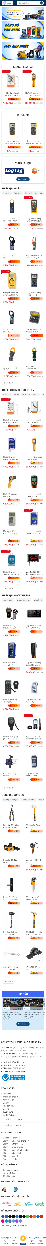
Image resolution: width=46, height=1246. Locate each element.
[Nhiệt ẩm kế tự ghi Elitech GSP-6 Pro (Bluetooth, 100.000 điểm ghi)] (12, 80)
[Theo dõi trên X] (13, 1216)
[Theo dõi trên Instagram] (6, 1216)
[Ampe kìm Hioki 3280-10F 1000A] (11, 206)
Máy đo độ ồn (8, 600)
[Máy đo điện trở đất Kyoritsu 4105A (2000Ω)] (34, 317)
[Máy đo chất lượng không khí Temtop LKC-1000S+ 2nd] (34, 650)
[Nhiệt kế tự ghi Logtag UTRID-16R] (11, 444)
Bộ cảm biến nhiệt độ (11, 394)
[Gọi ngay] (5, 1241)
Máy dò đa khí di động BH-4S (10, 663)
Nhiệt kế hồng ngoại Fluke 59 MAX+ (33, 94)
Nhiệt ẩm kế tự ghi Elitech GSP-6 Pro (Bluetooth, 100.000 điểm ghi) (12, 94)
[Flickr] (2, 1221)
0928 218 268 (18, 1065)
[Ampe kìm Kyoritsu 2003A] (11, 243)
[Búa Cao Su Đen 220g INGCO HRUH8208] (11, 919)
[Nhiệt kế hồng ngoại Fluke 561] (11, 481)
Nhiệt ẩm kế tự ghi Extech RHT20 (33, 495)
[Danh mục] (14, 1241)
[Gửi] (41, 3)
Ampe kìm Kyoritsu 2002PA (11, 330)
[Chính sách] (32, 1241)
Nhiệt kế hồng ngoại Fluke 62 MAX (34, 458)
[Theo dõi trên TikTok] (10, 1216)
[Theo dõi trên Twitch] (17, 1221)
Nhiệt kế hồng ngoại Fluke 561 (11, 495)
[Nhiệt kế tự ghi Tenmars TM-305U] (11, 559)
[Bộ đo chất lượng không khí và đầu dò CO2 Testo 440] (34, 724)
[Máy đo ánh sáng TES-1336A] (11, 687)
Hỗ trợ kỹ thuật (9, 1173)
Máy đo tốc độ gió (23, 600)
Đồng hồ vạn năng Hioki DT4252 (33, 293)
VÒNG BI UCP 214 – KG (34, 968)
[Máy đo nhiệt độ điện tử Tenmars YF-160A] (11, 518)
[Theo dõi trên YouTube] (41, 1216)
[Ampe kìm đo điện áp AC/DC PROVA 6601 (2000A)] (11, 354)
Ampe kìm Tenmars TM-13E (33, 367)
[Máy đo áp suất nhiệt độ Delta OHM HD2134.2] (34, 761)
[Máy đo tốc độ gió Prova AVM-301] (11, 613)
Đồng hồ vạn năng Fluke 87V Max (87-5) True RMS (34, 219)
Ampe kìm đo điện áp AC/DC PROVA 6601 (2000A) (10, 367)
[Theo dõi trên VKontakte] (10, 1221)
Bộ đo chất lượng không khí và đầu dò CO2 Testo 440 (34, 737)
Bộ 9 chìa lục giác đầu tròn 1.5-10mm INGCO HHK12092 (33, 898)
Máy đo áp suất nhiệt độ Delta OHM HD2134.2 (34, 774)
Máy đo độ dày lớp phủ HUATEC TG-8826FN (10, 737)
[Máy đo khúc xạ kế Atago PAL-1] (34, 687)
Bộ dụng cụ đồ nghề (10, 800)
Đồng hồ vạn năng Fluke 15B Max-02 (12, 142)
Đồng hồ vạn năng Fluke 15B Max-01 (33, 142)
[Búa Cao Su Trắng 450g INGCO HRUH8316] (34, 812)
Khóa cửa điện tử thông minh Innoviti (11, 898)
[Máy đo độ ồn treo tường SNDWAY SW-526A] (34, 613)
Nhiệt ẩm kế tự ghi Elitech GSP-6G (33, 421)
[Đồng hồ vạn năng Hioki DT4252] (34, 280)
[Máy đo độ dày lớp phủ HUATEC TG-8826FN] (11, 724)
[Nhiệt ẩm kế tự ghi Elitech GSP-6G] (34, 407)
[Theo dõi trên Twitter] (17, 1216)
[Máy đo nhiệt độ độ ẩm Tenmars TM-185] (34, 559)
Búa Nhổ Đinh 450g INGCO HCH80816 (34, 933)
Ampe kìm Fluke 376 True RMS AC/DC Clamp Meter (34, 256)
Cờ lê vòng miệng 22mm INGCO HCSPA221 (10, 968)
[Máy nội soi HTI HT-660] (34, 847)
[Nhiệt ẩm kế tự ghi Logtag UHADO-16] (34, 518)
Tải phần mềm (9, 1176)
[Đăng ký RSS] (34, 1216)
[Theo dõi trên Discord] (20, 1221)
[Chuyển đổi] (3, 1119)
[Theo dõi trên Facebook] (2, 1216)
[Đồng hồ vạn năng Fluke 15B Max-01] (34, 128)
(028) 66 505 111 (20, 1068)
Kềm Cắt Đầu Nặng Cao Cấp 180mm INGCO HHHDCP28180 (11, 826)
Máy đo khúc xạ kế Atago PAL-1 (33, 700)
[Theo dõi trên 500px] (6, 1221)
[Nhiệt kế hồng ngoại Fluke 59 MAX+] (34, 80)
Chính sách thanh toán (13, 1144)
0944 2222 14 (18, 1062)
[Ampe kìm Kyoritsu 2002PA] (11, 317)
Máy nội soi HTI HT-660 (34, 861)
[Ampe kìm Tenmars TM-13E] (34, 354)
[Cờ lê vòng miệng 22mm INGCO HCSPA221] (11, 954)
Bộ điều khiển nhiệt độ (30, 394)
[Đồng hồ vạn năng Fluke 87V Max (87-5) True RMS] (34, 206)
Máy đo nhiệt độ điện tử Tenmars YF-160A (11, 532)
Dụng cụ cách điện (29, 800)
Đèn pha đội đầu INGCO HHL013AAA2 (10, 861)
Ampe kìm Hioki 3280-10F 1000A (10, 219)
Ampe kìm (6, 193)
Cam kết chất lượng (11, 1159)
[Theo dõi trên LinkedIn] (38, 1216)
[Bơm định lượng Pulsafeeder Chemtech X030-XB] (11, 761)
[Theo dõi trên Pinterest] (31, 1216)
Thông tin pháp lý (10, 1097)
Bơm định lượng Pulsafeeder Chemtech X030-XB (11, 774)
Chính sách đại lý (10, 1156)
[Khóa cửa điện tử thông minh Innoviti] (11, 884)
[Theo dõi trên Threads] (20, 1216)
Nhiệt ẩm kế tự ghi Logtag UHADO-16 (33, 532)
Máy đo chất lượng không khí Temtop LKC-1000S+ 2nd (33, 663)
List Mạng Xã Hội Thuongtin (14, 1225)
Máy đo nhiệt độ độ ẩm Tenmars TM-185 (34, 573)
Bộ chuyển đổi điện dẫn (34, 193)
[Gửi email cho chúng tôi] (24, 1216)
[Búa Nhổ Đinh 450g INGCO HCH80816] (34, 919)
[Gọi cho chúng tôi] (27, 1216)
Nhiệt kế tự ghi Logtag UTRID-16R (10, 458)
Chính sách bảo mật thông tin (16, 1141)
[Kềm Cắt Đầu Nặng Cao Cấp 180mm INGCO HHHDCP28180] (11, 812)
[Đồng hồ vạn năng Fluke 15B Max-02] (12, 128)
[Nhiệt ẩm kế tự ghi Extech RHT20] (34, 481)
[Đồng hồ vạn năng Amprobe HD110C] (11, 280)
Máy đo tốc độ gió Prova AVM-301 (10, 626)
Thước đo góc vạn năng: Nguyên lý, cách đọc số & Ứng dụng (12, 1014)
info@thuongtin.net (17, 1071)
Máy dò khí (38, 600)
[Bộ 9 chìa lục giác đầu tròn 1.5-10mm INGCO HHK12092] (34, 884)
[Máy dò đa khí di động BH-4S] (11, 650)
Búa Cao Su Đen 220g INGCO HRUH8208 (10, 933)
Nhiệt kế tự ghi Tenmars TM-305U (11, 573)
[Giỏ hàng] (40, 1241)
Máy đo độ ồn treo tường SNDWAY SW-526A (34, 626)
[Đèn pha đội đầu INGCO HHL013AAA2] (11, 847)
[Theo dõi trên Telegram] (13, 1221)
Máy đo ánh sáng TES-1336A (10, 700)
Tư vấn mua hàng (10, 1170)
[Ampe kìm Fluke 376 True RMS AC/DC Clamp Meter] (34, 243)
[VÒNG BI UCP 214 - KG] (34, 954)
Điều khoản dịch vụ (11, 1138)
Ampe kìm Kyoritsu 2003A (11, 256)
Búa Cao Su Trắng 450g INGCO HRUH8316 (33, 826)
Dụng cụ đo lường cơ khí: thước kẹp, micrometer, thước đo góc (32, 1014)
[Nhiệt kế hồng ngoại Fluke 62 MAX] (34, 444)
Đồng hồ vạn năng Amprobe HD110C (10, 293)
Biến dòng (17, 193)
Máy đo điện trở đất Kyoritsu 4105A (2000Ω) (34, 330)
